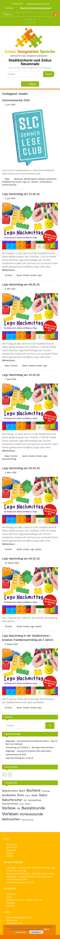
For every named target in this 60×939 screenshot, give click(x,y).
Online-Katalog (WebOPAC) (18, 917)
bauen (19, 275)
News (7, 179)
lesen (35, 795)
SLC (28, 181)
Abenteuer (18, 179)
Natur (43, 795)
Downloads (11, 850)
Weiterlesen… (9, 270)
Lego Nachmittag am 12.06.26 (21, 194)
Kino (20, 795)
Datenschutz (12, 847)
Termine (8, 275)
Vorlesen (10, 814)
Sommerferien (45, 181)
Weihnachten (11, 819)
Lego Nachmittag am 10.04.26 (21, 374)
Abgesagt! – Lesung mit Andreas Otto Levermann (28, 751)
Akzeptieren (36, 932)
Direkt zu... (8, 14)
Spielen (38, 549)
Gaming (41, 179)
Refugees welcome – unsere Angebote (24, 900)
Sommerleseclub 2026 (16, 100)
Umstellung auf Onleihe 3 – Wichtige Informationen (30, 747)
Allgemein (11, 894)
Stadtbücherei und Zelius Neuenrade (30, 62)
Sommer (35, 181)
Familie (26, 275)
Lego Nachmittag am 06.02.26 (21, 558)
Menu (32, 84)
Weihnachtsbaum (27, 820)
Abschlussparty (30, 179)
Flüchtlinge (46, 791)
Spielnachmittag (9, 459)
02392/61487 (17, 4)
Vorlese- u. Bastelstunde (23, 807)
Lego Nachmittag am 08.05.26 (21, 284)
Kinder (19, 549)
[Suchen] (49, 725)
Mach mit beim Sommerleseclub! (36, 8)
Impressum (11, 844)
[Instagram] (33, 21)
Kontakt (9, 853)
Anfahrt (9, 856)
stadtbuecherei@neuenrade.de (38, 4)
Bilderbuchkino (10, 790)
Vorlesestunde (31, 814)
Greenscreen (51, 179)
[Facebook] (27, 21)
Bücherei (33, 790)
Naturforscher (12, 800)
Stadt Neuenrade (14, 923)
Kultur (27, 795)
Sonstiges (10, 902)
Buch (22, 790)
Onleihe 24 (11, 920)
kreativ (18, 181)
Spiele (21, 804)
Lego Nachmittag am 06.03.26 (21, 468)
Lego (24, 181)
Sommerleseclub (9, 184)
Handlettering (8, 181)
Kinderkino (9, 795)
